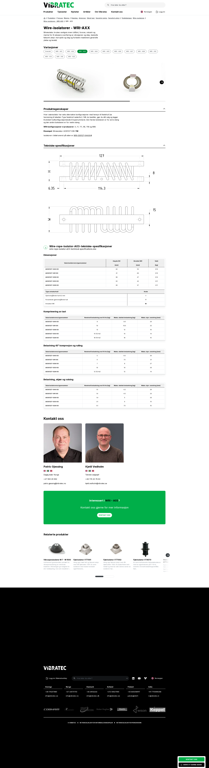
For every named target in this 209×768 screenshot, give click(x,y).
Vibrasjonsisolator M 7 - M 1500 (57, 560)
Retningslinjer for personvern (128, 723)
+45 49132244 (92, 692)
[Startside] (59, 7)
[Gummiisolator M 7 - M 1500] (58, 549)
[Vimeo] (145, 678)
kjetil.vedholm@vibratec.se (96, 483)
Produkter (51, 18)
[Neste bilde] (162, 82)
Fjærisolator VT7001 (82, 560)
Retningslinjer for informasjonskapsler (96, 723)
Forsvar (60, 18)
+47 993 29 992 (50, 479)
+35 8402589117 (134, 692)
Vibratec (72, 723)
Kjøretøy (74, 18)
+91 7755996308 (154, 692)
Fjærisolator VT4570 (142, 560)
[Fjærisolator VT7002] (117, 549)
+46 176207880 (51, 692)
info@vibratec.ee (113, 696)
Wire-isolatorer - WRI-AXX (53, 21)
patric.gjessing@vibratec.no (55, 483)
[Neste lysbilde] (168, 555)
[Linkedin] (133, 678)
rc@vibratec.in (153, 696)
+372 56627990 (113, 692)
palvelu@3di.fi (133, 696)
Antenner (82, 18)
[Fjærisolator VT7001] (87, 549)
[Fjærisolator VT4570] (147, 549)
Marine (66, 18)
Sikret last (91, 18)
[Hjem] (45, 18)
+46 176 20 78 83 (92, 479)
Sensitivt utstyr (101, 18)
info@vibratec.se (51, 696)
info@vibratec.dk (93, 696)
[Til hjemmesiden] (55, 668)
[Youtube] (139, 678)
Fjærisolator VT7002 (112, 560)
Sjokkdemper (127, 18)
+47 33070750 (71, 692)
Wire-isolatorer (138, 18)
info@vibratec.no (72, 696)
